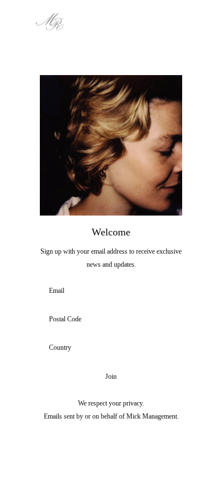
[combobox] (107, 348)
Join (111, 376)
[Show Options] (172, 348)
